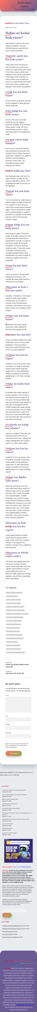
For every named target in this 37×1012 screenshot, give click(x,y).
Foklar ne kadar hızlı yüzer (13, 624)
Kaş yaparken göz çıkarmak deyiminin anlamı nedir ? (16, 819)
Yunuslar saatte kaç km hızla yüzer (15, 652)
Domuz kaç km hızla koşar (13, 603)
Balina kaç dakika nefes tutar (14, 592)
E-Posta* (8, 724)
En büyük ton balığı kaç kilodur (14, 617)
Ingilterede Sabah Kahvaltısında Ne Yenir (13, 925)
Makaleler (13, 588)
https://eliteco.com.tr (6, 775)
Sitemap (16, 775)
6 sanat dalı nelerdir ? (7, 824)
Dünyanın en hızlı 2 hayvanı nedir (15, 610)
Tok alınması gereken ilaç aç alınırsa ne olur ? (14, 790)
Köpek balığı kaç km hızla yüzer (15, 638)
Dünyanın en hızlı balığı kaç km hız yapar (17, 613)
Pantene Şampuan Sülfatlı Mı (9, 937)
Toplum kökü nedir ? (7, 828)
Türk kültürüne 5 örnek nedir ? (10, 804)
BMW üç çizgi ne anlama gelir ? (10, 799)
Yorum (7, 695)
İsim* (7, 716)
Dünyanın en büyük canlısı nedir (15, 606)
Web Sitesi (8, 733)
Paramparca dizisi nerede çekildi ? (11, 808)
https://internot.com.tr (26, 772)
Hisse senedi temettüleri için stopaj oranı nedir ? (14, 794)
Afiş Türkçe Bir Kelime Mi (15, 673)
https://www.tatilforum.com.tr (9, 772)
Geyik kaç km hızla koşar (13, 628)
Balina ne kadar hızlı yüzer (13, 599)
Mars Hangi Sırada (7, 931)
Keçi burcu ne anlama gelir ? (9, 833)
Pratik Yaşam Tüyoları (25, 4)
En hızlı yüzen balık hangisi (14, 621)
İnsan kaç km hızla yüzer (13, 631)
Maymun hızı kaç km (12, 642)
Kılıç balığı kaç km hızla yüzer (14, 635)
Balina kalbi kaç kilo (12, 596)
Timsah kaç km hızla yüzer (13, 649)
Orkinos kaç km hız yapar (13, 645)
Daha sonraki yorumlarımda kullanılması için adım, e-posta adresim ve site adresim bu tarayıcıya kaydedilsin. (17, 745)
